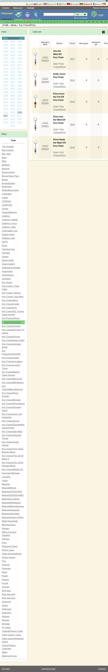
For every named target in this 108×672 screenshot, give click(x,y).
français (51, 4)
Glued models (8, 264)
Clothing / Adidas (10, 220)
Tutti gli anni (13, 38)
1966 (5, 58)
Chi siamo (6, 669)
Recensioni (18, 8)
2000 (12, 95)
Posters (5, 579)
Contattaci (102, 669)
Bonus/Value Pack (10, 176)
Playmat (5, 565)
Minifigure (27, 15)
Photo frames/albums (12, 554)
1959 (19, 48)
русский (30, 4)
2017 (5, 115)
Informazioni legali (48, 669)
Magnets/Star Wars (10, 514)
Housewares (8, 275)
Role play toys (8, 594)
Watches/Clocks (9, 656)
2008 (5, 105)
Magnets (6, 484)
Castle (5, 198)
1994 (12, 88)
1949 (5, 41)
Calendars (7, 194)
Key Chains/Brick (10, 300)
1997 (12, 92)
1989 (19, 82)
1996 (5, 92)
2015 (12, 112)
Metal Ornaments (10, 521)
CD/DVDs (6, 201)
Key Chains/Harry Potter (13, 340)
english (40, 4)
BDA (4, 161)
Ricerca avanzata (80, 18)
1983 (19, 75)
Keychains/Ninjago (11, 473)
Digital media (8, 234)
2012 (12, 109)
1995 (19, 88)
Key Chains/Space (10, 421)
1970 (12, 62)
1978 (5, 72)
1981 (5, 75)
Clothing (6, 216)
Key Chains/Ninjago (11, 400)
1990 (5, 85)
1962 (19, 51)
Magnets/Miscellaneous (13, 506)
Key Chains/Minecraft (12, 379)
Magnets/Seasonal (10, 510)
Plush (4, 572)
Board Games (8, 172)
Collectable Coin (10, 231)
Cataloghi (31, 8)
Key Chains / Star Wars (12, 297)
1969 (5, 62)
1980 (19, 72)
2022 (19, 119)
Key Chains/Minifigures (13, 382)
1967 (12, 58)
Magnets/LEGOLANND (13, 495)
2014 (5, 112)
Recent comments (100, 8)
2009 (12, 105)
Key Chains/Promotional (13, 404)
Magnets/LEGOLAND (12, 491)
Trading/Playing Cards (12, 631)
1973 (12, 65)
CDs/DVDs (7, 205)
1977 (19, 68)
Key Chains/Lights (10, 358)
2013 (19, 109)
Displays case (8, 238)
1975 (5, 68)
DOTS (5, 242)
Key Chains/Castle (10, 304)
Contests (5, 8)
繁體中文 (63, 4)
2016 (19, 112)
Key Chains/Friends (11, 326)
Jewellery (6, 279)
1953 (19, 41)
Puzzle (5, 583)
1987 (5, 82)
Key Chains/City (9, 308)
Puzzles (5, 587)
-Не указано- (8, 146)
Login (101, 15)
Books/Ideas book (10, 190)
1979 (12, 72)
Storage (5, 620)
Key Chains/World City (12, 469)
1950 (12, 41)
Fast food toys (8, 249)
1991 (12, 85)
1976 (12, 68)
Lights (5, 480)
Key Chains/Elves (12, 322)
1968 (19, 58)
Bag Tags (6, 154)
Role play (6, 591)
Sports (5, 605)
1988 (12, 82)
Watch (5, 652)
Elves (4, 245)
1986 (19, 78)
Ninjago (5, 528)
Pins (4, 561)
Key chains (7, 282)
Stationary (6, 609)
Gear (55, 64)
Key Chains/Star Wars (12, 431)
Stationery (6, 613)
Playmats (6, 568)
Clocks (5, 209)
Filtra (4, 134)
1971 (19, 62)
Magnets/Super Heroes (12, 517)
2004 (19, 99)
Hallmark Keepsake (11, 268)
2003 (12, 99)
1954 (5, 45)
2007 (19, 102)
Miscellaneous (8, 525)
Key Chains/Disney (11, 318)
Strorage (6, 624)
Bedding (6, 165)
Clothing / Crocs (9, 223)
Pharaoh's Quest (9, 546)
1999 (5, 95)
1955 (12, 45)
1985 (12, 78)
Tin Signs (6, 627)
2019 (19, 115)
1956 (19, 45)
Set (18, 15)
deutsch (99, 4)
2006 (12, 102)
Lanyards (6, 477)
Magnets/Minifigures (11, 503)
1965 (19, 55)
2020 (5, 119)
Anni (4, 32)
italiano (87, 4)
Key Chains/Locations (12, 361)
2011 (5, 109)
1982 (12, 75)
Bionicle (5, 169)
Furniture (6, 253)
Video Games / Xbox (11, 635)
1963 (5, 55)
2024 (12, 122)
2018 (12, 115)
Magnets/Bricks (9, 488)
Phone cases (8, 550)
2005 (5, 102)
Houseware (7, 271)
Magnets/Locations (10, 499)
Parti (36, 15)
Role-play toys (8, 598)
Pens (4, 543)
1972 (5, 65)
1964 (12, 55)
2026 (12, 126)
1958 (12, 48)
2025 (19, 122)
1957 (5, 48)
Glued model (8, 260)
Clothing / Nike (9, 227)
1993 (5, 88)
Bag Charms (8, 150)
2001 (19, 95)
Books (5, 180)
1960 (5, 51)
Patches (5, 539)
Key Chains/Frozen (11, 337)
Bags (4, 157)
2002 (5, 99)
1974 (19, 65)
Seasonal (6, 602)
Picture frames (8, 557)
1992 (19, 85)
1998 (19, 92)
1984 (5, 78)
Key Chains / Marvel (11, 293)
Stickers (5, 616)
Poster (5, 576)
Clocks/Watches (9, 212)
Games (5, 257)
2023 (5, 122)
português (76, 4)
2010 (19, 105)
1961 (12, 51)
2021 (12, 119)
